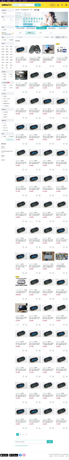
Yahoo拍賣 (6, 5)
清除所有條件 (10, 139)
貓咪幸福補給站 (52, 28)
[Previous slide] (29, 49)
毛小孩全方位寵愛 (20, 28)
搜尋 (50, 441)
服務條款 (51, 456)
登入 (53, 5)
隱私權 (56, 456)
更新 (68, 454)
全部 (20, 32)
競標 (40, 32)
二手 (51, 32)
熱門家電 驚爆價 (62, 28)
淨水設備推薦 (41, 28)
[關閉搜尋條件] (18, 5)
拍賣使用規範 (61, 456)
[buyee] (7, 33)
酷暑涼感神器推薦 (31, 28)
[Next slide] (40, 49)
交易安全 (67, 456)
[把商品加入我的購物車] (26, 66)
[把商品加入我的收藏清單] (23, 66)
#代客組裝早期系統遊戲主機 (21, 445)
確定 (11, 22)
